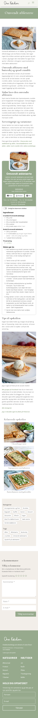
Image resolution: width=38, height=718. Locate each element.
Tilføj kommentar (26, 614)
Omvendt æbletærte (20, 536)
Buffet (15, 512)
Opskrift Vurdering (8, 576)
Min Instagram (7, 408)
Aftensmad (6, 663)
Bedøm (20, 196)
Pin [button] (29, 196)
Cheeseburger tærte (19, 444)
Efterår (16, 515)
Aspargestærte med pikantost (19, 468)
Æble (6, 532)
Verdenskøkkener (10, 523)
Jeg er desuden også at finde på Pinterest (16, 412)
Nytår (23, 667)
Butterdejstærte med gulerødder (19, 492)
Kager (24, 515)
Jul (22, 663)
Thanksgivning (26, 674)
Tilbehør (6, 677)
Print (10, 196)
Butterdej (24, 532)
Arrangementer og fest (12, 508)
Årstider (25, 508)
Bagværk (7, 512)
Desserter (7, 515)
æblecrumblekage (29, 146)
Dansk (22, 512)
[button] (16, 189)
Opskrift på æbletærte (11, 539)
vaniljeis (8, 243)
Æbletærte (14, 532)
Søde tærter (26, 519)
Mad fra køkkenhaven (11, 519)
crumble (7, 536)
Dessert (30, 512)
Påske (23, 670)
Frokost (5, 667)
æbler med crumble (13, 146)
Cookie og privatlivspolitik (9, 652)
